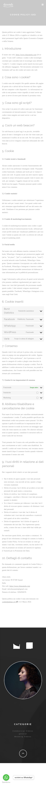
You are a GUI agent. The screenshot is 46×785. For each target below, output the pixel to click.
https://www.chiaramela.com (26, 55)
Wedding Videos (23, 736)
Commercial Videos (23, 731)
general (23, 734)
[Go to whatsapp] (6, 777)
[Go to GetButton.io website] (6, 782)
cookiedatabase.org (9, 602)
